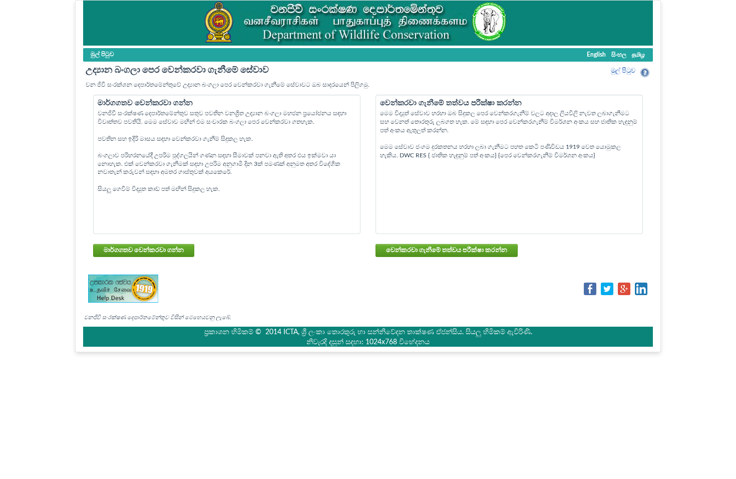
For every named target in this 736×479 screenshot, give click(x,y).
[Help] (645, 72)
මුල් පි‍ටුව (623, 71)
